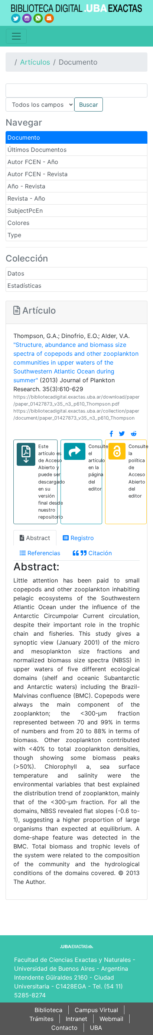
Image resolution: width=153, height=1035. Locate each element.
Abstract (37, 538)
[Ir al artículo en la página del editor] (74, 451)
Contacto (64, 1027)
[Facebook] (111, 434)
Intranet (76, 1018)
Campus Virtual (96, 1010)
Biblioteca (48, 1010)
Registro (81, 538)
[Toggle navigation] (16, 36)
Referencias (43, 553)
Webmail (111, 1018)
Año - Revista (26, 186)
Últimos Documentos (36, 149)
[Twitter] (122, 434)
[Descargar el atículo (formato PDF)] (26, 454)
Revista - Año (26, 198)
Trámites (41, 1018)
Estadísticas (24, 285)
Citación (99, 553)
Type (14, 235)
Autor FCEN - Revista (37, 174)
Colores (18, 222)
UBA (96, 1027)
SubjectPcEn (25, 210)
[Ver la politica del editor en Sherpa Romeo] (117, 451)
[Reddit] (134, 434)
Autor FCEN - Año (32, 161)
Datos (15, 273)
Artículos (35, 62)
